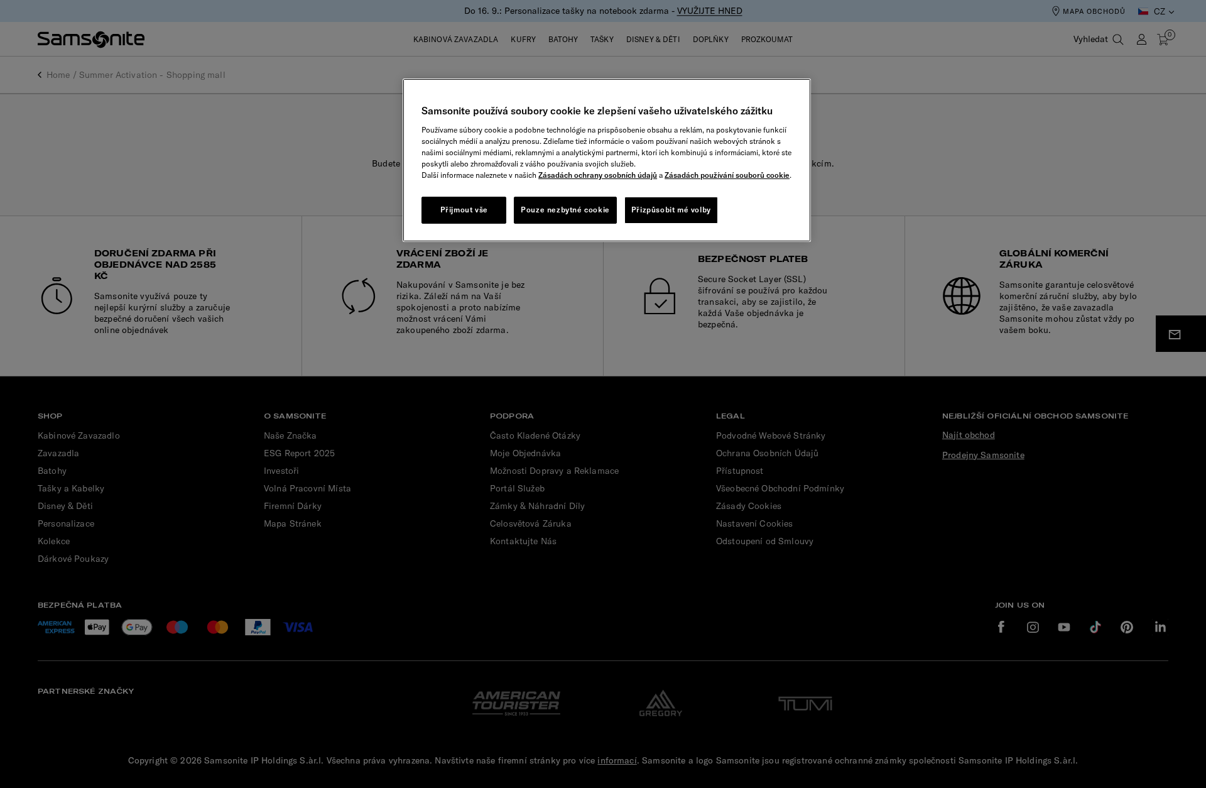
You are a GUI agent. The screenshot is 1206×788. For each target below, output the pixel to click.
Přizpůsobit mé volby (671, 209)
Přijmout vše (464, 209)
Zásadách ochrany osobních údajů (597, 175)
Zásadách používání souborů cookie (727, 175)
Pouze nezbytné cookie (565, 209)
